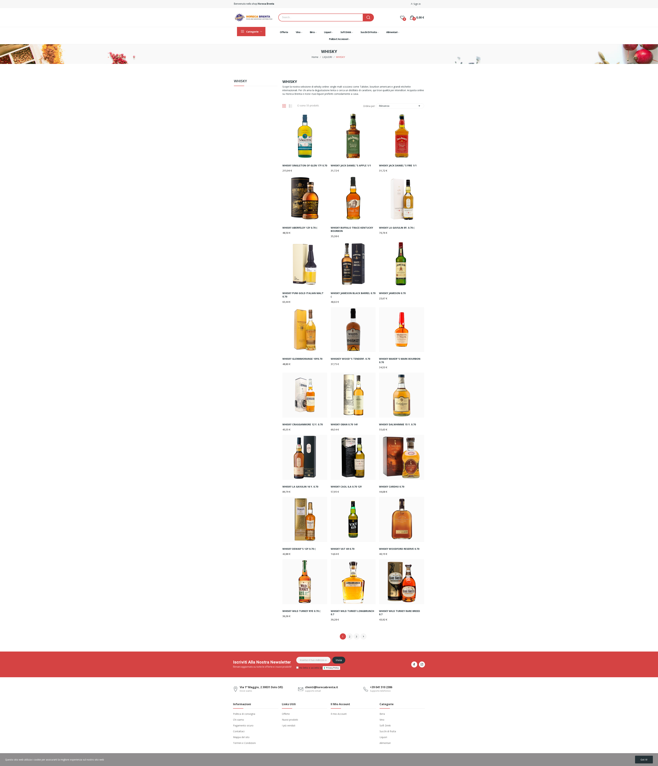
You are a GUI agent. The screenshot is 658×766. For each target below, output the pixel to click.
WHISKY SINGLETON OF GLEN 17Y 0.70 (304, 165)
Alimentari (385, 743)
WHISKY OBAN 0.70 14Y (344, 424)
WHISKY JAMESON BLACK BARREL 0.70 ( (353, 294)
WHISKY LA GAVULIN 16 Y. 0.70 (300, 486)
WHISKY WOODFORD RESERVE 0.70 (399, 548)
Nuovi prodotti (290, 719)
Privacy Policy (332, 668)
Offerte (286, 713)
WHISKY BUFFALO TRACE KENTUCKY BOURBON (352, 229)
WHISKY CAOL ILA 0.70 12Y (346, 486)
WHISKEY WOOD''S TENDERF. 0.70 (350, 358)
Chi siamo (238, 719)
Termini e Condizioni (244, 743)
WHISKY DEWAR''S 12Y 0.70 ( (299, 548)
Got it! (644, 759)
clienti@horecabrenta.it (321, 687)
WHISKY (240, 81)
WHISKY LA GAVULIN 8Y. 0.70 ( (397, 227)
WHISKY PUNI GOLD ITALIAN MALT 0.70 (303, 294)
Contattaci (239, 731)
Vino (382, 719)
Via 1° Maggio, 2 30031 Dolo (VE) (261, 687)
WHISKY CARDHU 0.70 (391, 486)
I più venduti (288, 725)
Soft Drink (385, 725)
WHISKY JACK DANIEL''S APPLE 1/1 (351, 165)
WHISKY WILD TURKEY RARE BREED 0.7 (399, 612)
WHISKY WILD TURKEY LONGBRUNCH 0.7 (352, 612)
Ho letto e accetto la (318, 667)
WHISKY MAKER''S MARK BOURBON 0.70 (399, 360)
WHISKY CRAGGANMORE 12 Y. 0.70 (302, 424)
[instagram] (422, 664)
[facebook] (414, 664)
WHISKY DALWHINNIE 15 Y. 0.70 (397, 424)
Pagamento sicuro (243, 725)
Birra (382, 713)
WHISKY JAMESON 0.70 (392, 293)
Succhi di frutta (388, 731)
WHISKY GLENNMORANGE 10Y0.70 (302, 358)
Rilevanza (400, 106)
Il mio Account (339, 713)
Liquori (383, 737)
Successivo (363, 636)
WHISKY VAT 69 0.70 (342, 548)
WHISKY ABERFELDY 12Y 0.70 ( (299, 227)
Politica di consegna (244, 713)
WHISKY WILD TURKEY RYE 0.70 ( (301, 611)
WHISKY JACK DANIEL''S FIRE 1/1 (398, 165)
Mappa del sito (241, 737)
